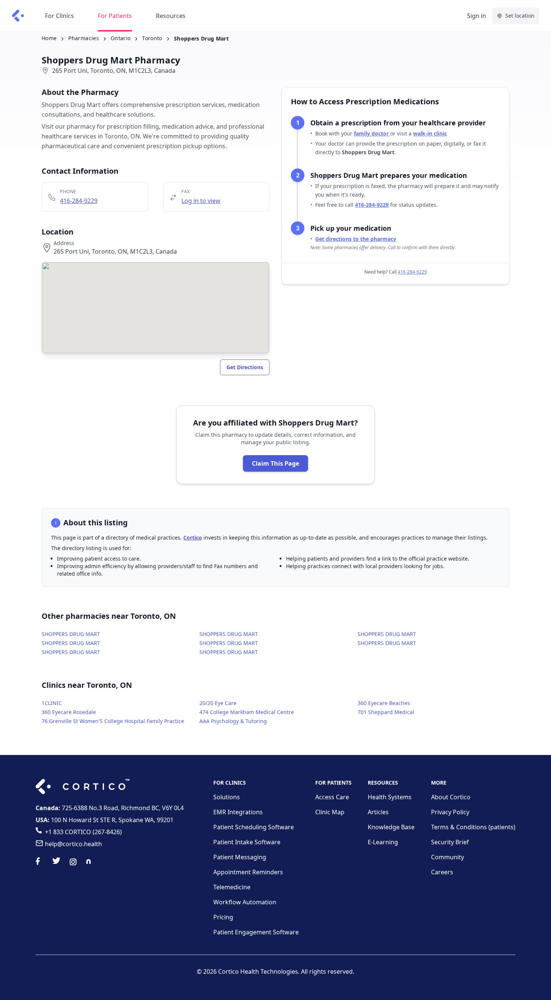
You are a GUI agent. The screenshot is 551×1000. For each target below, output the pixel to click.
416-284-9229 (78, 201)
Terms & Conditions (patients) (473, 827)
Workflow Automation (244, 902)
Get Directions (244, 367)
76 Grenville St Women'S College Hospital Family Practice (113, 721)
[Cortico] (18, 16)
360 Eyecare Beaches (384, 703)
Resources (171, 16)
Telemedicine (231, 887)
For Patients (115, 16)
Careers (442, 872)
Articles (378, 812)
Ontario (120, 38)
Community (447, 857)
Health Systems (390, 797)
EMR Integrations (238, 812)
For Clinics (59, 16)
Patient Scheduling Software (253, 827)
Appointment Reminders (248, 872)
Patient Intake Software (246, 842)
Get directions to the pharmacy (355, 238)
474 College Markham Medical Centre (246, 712)
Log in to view (200, 201)
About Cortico (450, 797)
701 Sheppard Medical (386, 712)
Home (49, 38)
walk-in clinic (430, 133)
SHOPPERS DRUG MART (71, 634)
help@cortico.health (73, 844)
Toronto (152, 38)
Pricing (223, 917)
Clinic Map (329, 812)
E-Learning (383, 842)
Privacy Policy (450, 812)
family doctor (372, 133)
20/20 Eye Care (218, 703)
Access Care (332, 797)
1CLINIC (52, 703)
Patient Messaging (239, 857)
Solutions (226, 797)
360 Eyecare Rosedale (69, 712)
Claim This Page (275, 463)
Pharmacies (83, 38)
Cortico (192, 537)
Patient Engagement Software (256, 932)
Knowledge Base (391, 827)
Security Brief (450, 842)
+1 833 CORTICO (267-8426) (83, 832)
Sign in (476, 16)
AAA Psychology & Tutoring (233, 721)
